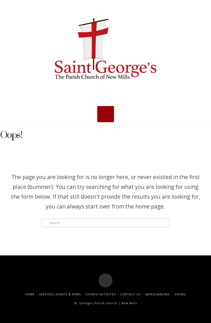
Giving (180, 294)
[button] (105, 114)
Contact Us (130, 294)
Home (29, 294)
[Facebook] (105, 280)
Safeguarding (157, 294)
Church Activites (100, 294)
